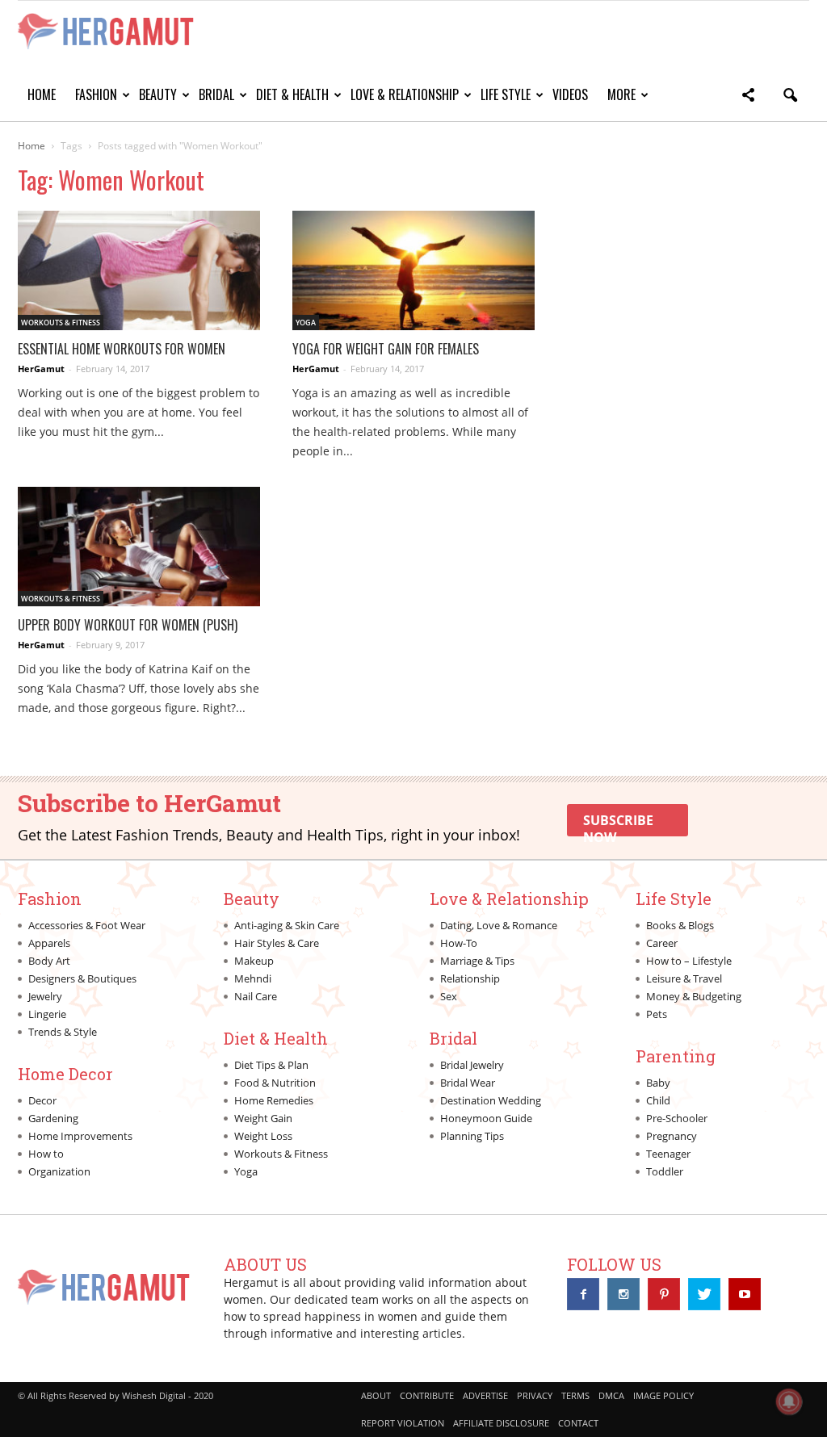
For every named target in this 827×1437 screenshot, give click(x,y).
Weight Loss (263, 1136)
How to (46, 1153)
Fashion (96, 94)
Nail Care (255, 996)
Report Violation (402, 1423)
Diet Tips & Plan (271, 1065)
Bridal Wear (467, 1082)
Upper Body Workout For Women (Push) (127, 625)
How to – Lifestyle (689, 960)
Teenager (668, 1153)
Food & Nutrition (275, 1082)
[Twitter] (704, 1294)
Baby (658, 1082)
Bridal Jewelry (472, 1065)
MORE (621, 94)
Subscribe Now (618, 823)
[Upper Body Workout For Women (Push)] (139, 546)
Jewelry (45, 996)
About (376, 1395)
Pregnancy (671, 1136)
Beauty (158, 94)
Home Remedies (273, 1100)
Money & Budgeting (693, 996)
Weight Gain (263, 1118)
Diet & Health (292, 94)
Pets (656, 1014)
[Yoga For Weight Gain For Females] (413, 270)
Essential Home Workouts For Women (121, 348)
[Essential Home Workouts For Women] (139, 270)
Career (662, 943)
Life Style (506, 94)
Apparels (49, 943)
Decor (42, 1100)
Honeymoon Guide (486, 1118)
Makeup (254, 960)
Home (41, 94)
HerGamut (41, 368)
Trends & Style (62, 1031)
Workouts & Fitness (60, 322)
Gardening (53, 1118)
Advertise (485, 1395)
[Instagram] (623, 1294)
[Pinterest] (664, 1294)
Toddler (664, 1171)
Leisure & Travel (684, 978)
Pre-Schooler (676, 1118)
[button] (747, 97)
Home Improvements (80, 1136)
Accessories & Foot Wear (86, 925)
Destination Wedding (490, 1100)
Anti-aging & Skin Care (286, 925)
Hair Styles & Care (276, 943)
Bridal (216, 94)
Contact (578, 1423)
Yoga (306, 322)
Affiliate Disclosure (501, 1423)
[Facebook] (583, 1294)
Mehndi (252, 978)
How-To (458, 943)
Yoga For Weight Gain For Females (385, 348)
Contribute (427, 1395)
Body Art (49, 960)
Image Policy (663, 1395)
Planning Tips (472, 1136)
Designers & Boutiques (82, 978)
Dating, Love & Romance (498, 925)
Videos (570, 94)
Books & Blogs (680, 925)
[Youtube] (744, 1294)
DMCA (611, 1395)
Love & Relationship (405, 94)
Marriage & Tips (477, 960)
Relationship (470, 978)
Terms (575, 1395)
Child (658, 1100)
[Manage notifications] (789, 1401)
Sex (448, 996)
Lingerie (47, 1014)
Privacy (534, 1395)
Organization (59, 1171)
